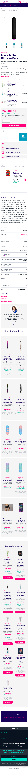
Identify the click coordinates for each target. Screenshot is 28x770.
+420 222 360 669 (12, 320)
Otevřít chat (14, 325)
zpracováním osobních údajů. (17, 764)
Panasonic (9, 99)
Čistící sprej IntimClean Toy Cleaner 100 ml (11, 93)
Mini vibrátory (11, 10)
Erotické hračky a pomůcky (13, 8)
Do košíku (7, 577)
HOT (8, 81)
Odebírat (14, 759)
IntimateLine (10, 90)
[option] (14, 178)
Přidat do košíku (14, 125)
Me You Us (4, 52)
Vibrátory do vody (6, 301)
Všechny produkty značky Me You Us (14, 718)
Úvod (2, 8)
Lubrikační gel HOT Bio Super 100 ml (12, 83)
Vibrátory (3, 10)
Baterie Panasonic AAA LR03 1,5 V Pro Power (12, 101)
